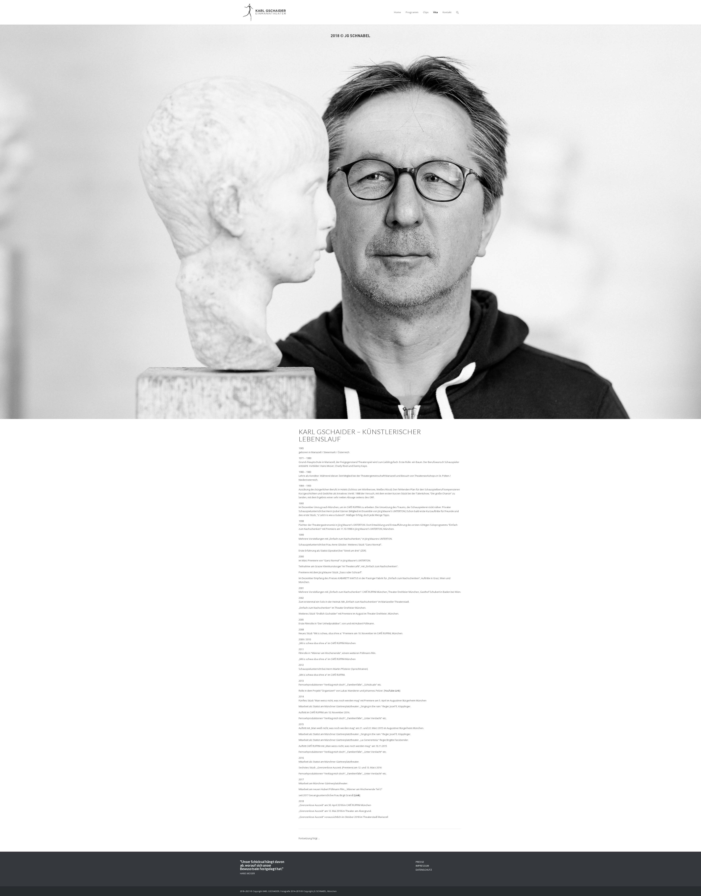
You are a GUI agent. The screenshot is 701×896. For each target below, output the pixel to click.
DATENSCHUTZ (424, 869)
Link (357, 795)
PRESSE (420, 862)
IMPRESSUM (422, 865)
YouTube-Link (392, 690)
